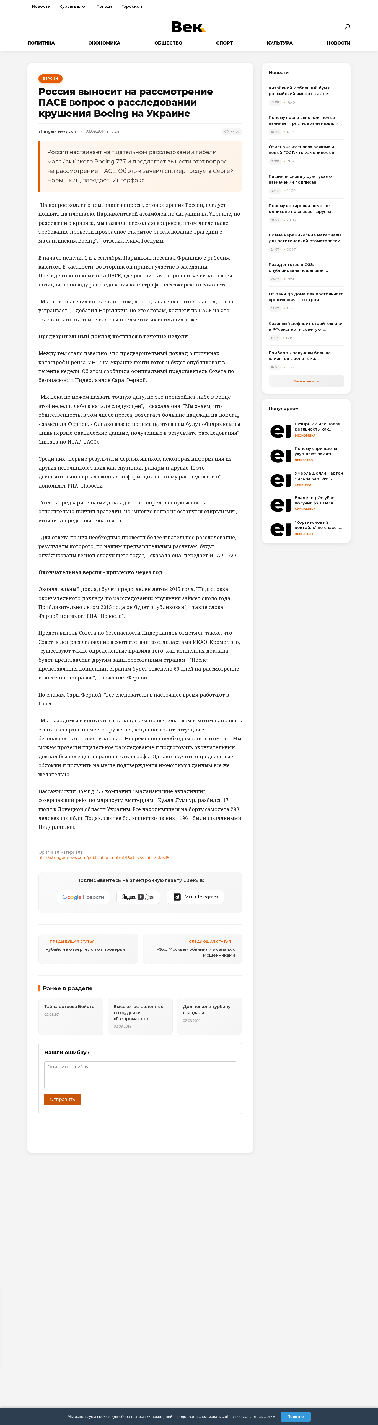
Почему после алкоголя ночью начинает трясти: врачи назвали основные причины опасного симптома (303, 120)
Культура (280, 43)
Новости (41, 6)
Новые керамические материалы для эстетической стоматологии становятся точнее (305, 238)
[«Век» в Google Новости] (83, 897)
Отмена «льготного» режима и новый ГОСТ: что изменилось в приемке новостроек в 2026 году (305, 150)
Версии (50, 78)
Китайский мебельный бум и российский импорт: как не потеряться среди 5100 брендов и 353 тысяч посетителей (306, 91)
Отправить (62, 1099)
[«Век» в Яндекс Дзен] (138, 897)
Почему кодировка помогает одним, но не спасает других (300, 208)
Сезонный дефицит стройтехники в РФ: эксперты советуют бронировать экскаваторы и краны (306, 326)
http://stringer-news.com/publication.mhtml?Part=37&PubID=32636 (104, 857)
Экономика (104, 43)
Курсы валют (73, 6)
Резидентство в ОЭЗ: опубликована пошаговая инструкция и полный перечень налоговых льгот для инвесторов (305, 267)
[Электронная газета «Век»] (189, 27)
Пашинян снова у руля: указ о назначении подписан (300, 179)
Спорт (224, 43)
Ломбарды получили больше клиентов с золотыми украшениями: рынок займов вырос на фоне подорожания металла (300, 356)
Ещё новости (306, 381)
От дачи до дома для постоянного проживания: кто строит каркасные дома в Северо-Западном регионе (306, 297)
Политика (41, 43)
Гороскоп (131, 6)
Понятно (296, 1416)
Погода (104, 6)
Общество (168, 43)
